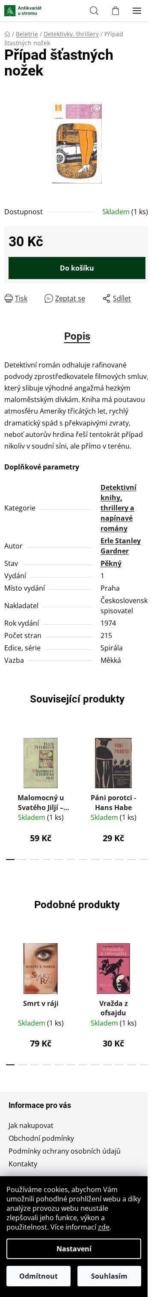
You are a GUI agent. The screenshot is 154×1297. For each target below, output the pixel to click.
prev (9, 760)
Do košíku (77, 268)
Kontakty (23, 1164)
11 (143, 859)
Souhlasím (109, 1276)
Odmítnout (38, 1276)
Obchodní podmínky (41, 1138)
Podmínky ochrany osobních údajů (65, 1151)
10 (131, 859)
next (145, 760)
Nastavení (74, 1248)
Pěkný (111, 563)
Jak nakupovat (31, 1125)
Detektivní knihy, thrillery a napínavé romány (118, 508)
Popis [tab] (77, 336)
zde (104, 1227)
